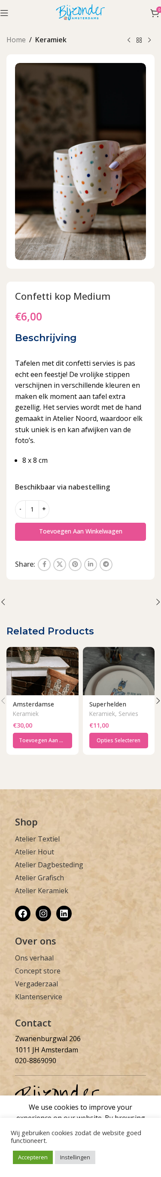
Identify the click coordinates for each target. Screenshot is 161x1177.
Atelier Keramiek (41, 890)
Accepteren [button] (33, 1157)
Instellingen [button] (75, 1157)
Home (16, 39)
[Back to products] (139, 40)
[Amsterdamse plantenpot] (42, 671)
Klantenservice (38, 996)
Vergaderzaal (36, 984)
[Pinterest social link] (75, 564)
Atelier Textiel (37, 839)
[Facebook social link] (44, 564)
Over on (33, 940)
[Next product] (149, 40)
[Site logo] (80, 12)
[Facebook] (22, 913)
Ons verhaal (34, 958)
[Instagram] (43, 913)
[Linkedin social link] (90, 564)
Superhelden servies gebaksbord (118, 708)
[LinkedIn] (64, 913)
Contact (33, 1022)
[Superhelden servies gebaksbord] (119, 671)
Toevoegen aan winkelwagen (80, 531)
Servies (128, 713)
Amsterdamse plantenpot (33, 708)
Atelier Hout (34, 852)
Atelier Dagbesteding (49, 864)
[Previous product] (129, 40)
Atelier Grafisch (39, 877)
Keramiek (51, 39)
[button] (42, 740)
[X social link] (59, 564)
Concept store (38, 971)
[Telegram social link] (106, 564)
